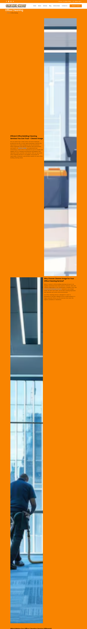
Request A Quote (76, 5)
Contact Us (64, 5)
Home (34, 5)
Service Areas (56, 5)
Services (45, 5)
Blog (50, 5)
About (39, 5)
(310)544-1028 (77, 1)
